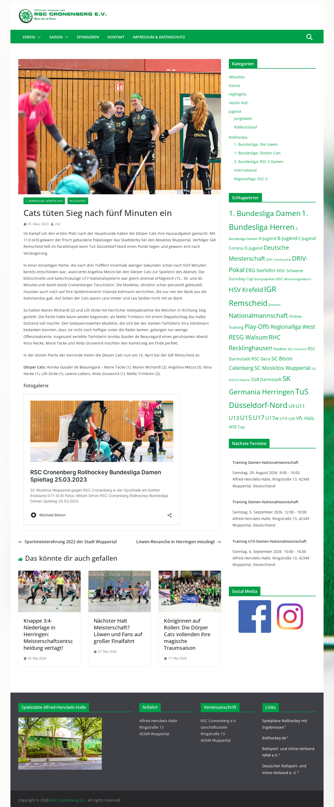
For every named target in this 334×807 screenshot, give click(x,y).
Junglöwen (243, 118)
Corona (236, 248)
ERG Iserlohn (261, 270)
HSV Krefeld (246, 289)
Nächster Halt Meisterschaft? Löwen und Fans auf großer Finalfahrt (118, 631)
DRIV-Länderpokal (278, 259)
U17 (258, 417)
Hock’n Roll (238, 102)
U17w (272, 418)
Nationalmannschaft (258, 315)
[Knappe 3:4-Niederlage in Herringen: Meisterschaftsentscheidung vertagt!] (49, 574)
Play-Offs (257, 326)
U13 (234, 418)
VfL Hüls (305, 418)
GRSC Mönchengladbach (293, 279)
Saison (56, 36)
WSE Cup (237, 427)
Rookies (280, 348)
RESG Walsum (248, 337)
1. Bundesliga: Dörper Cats (44, 201)
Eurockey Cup (241, 278)
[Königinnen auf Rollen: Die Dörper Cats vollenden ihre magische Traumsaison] (190, 574)
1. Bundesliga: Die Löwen (256, 144)
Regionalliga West (293, 326)
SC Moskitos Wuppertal (282, 367)
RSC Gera (260, 359)
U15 (246, 417)
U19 (283, 418)
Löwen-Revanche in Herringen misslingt (175, 542)
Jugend (235, 111)
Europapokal (264, 279)
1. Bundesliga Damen (265, 213)
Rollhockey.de (274, 737)
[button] (38, 37)
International (245, 170)
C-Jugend (307, 238)
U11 (300, 406)
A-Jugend (267, 238)
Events (234, 85)
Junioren (275, 304)
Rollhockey (78, 201)
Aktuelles (237, 76)
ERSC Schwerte (290, 270)
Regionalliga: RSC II (250, 178)
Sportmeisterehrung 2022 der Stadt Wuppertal (71, 542)
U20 (291, 418)
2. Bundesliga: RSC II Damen (258, 161)
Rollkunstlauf (245, 127)
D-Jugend (253, 248)
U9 (292, 406)
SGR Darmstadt (266, 379)
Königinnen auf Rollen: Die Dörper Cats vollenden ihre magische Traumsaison (187, 634)
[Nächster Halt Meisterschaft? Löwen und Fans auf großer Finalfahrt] (119, 574)
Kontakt (116, 36)
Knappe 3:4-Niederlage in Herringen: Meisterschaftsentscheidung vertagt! (48, 634)
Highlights (238, 94)
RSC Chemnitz (297, 349)
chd (57, 224)
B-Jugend (287, 238)
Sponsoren (88, 36)
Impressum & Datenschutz (159, 36)
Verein (28, 36)
